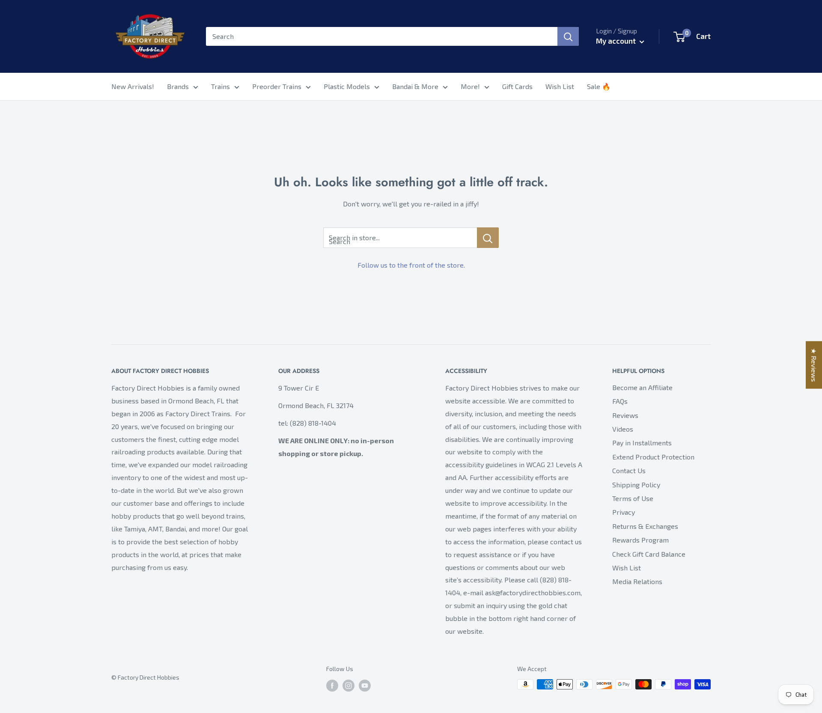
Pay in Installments (642, 443)
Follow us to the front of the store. (411, 265)
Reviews (625, 415)
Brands (178, 86)
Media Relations (637, 581)
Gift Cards (517, 86)
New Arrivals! (132, 86)
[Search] (568, 36)
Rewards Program (640, 540)
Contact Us (629, 470)
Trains (220, 86)
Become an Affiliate (642, 387)
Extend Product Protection (653, 457)
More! (470, 86)
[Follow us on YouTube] (365, 685)
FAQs (620, 401)
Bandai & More (415, 86)
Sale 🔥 (599, 86)
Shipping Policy (636, 484)
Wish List (559, 86)
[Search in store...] (488, 237)
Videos (622, 429)
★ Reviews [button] (814, 365)
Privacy (623, 512)
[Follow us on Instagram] (348, 685)
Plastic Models (347, 86)
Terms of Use (632, 498)
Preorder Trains (276, 86)
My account (616, 40)
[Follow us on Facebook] (332, 685)
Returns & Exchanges (645, 526)
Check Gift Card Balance (648, 554)
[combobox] (381, 36)
